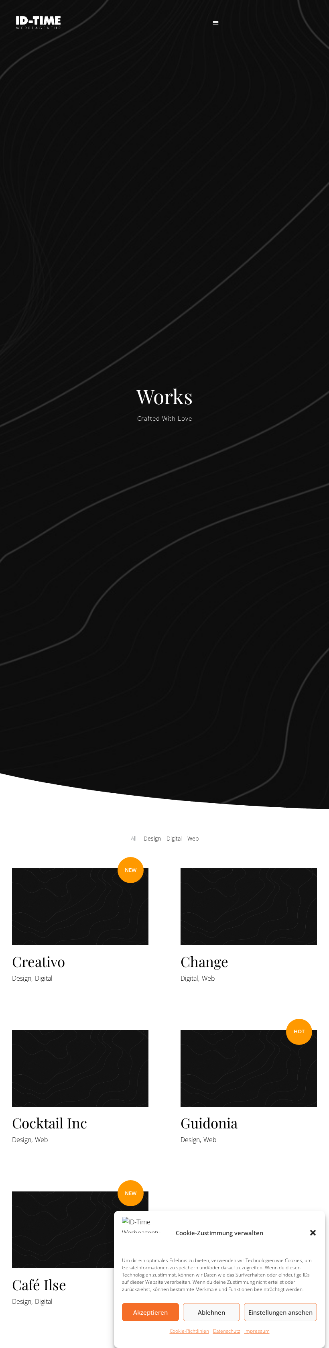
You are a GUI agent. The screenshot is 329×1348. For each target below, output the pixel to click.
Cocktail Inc (49, 1122)
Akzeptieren (150, 1312)
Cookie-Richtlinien (189, 1331)
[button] (313, 1233)
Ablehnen (211, 1312)
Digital (44, 978)
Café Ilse (39, 1284)
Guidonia (209, 1122)
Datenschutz (226, 1331)
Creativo (38, 961)
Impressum (257, 1331)
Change (204, 961)
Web (208, 978)
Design (21, 978)
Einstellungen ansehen (280, 1312)
